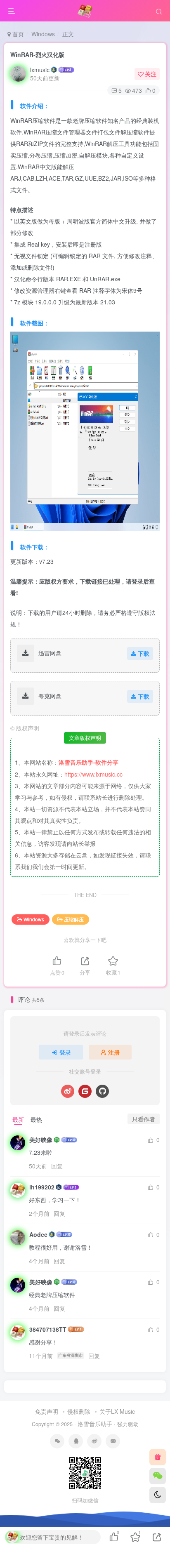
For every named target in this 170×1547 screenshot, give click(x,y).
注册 (114, 1052)
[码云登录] (85, 1091)
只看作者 (143, 1119)
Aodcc (38, 1234)
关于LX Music (117, 1411)
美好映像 (40, 1139)
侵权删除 (78, 1411)
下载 (143, 653)
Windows (43, 34)
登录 (65, 1052)
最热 (36, 1119)
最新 (18, 1119)
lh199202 (41, 1187)
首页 (17, 34)
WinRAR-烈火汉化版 (37, 54)
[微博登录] (67, 1091)
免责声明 (46, 1411)
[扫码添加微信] (157, 1476)
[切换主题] (157, 1495)
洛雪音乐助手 (95, 1424)
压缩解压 (74, 919)
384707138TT (47, 1329)
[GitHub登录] (102, 1091)
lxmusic (40, 70)
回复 (57, 1166)
